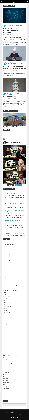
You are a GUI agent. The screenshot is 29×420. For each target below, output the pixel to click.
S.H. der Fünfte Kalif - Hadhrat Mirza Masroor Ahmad (13, 64)
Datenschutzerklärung (17, 415)
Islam (4, 26)
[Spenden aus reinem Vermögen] (14, 119)
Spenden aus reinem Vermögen (11, 126)
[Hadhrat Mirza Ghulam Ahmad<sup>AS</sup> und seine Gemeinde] (14, 15)
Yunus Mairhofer (8, 191)
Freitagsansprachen (8, 62)
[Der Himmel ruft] (14, 85)
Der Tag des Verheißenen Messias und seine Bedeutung (14, 67)
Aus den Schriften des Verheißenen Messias (13, 25)
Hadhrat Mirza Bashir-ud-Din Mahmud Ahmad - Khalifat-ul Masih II (13, 94)
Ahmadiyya (5, 24)
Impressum (8, 415)
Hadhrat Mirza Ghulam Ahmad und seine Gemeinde (12, 30)
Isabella (6, 220)
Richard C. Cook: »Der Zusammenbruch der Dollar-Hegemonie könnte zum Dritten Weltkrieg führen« (15, 203)
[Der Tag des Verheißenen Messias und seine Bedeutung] (14, 53)
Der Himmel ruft (9, 96)
